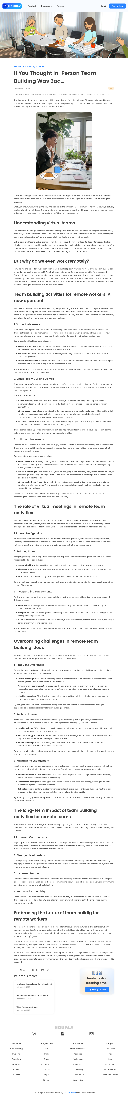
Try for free (117, 6)
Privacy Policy (110, 1069)
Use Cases (110, 1048)
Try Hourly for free (97, 989)
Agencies (78, 1054)
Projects (16, 1074)
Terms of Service (110, 1074)
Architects (77, 1064)
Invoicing (16, 1054)
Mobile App (46, 1064)
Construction (78, 1074)
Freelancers (78, 1059)
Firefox (46, 1080)
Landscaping (78, 1069)
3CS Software (70, 1092)
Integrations (46, 1043)
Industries (78, 1043)
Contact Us (110, 1064)
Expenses (16, 1064)
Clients (16, 1069)
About (110, 1059)
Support (110, 1043)
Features (16, 1043)
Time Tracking (16, 1048)
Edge (46, 1074)
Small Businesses (78, 1048)
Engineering (78, 1080)
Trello (46, 1054)
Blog (110, 1054)
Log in (104, 6)
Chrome (46, 1069)
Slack (46, 1059)
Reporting (16, 1059)
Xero (46, 1048)
